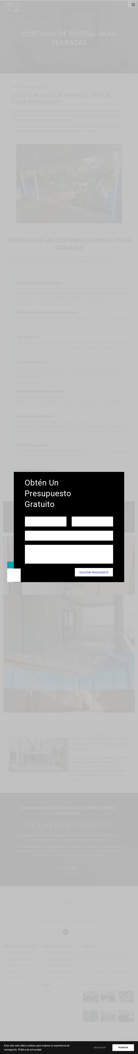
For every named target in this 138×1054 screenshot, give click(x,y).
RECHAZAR (100, 1047)
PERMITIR (123, 1047)
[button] (133, 4)
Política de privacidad (29, 1049)
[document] (69, 527)
